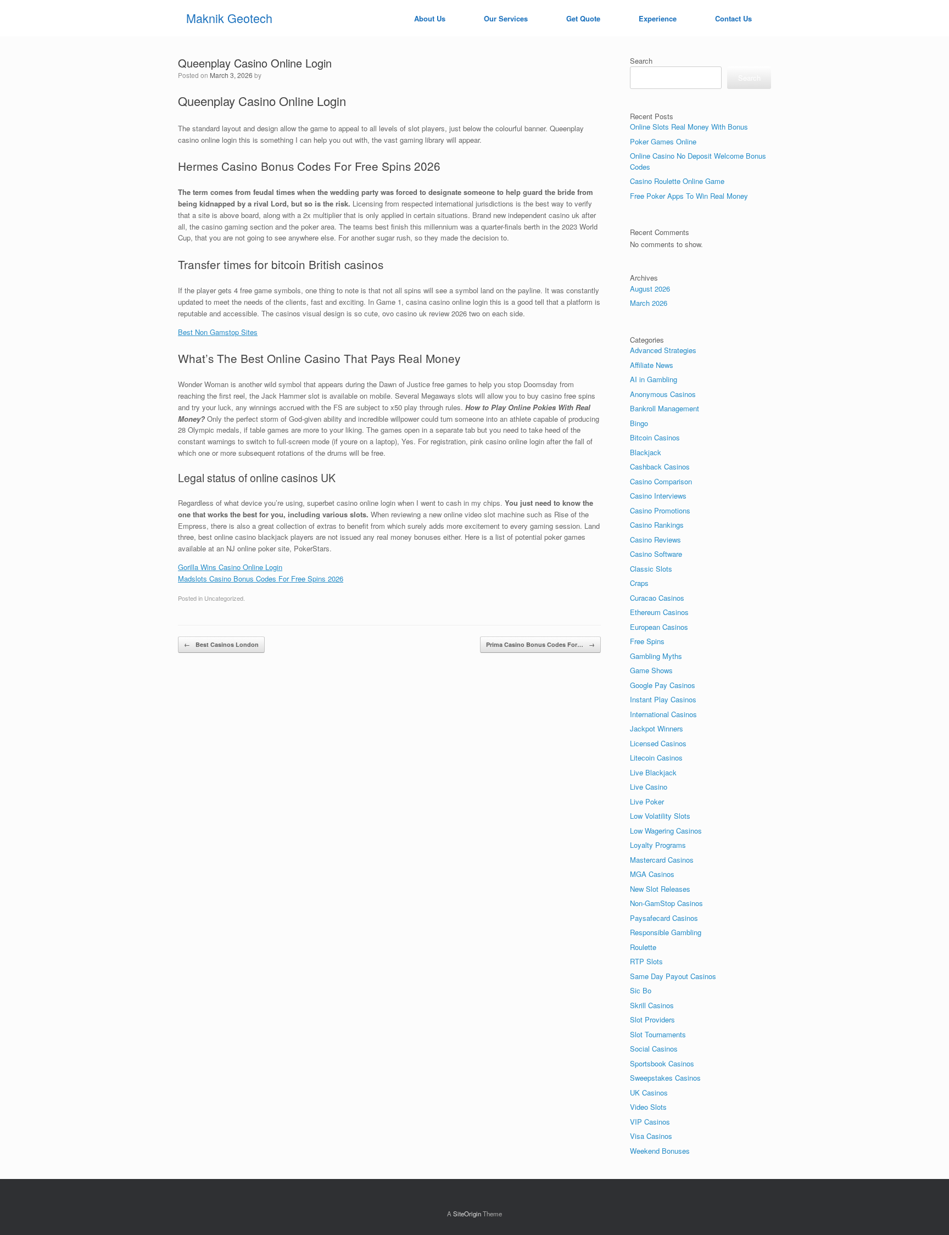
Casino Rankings (657, 524)
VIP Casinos (650, 1121)
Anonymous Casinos (663, 394)
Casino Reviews (655, 539)
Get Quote (583, 18)
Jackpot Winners (656, 728)
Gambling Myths (656, 656)
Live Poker (647, 801)
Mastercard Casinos (662, 859)
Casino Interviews (658, 495)
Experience (658, 18)
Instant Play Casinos (663, 699)
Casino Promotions (660, 510)
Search (641, 60)
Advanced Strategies (663, 350)
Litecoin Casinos (656, 757)
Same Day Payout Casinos (673, 976)
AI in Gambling (653, 379)
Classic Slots (651, 568)
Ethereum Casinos (659, 612)
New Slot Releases (660, 889)
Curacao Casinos (657, 598)
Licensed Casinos (658, 743)
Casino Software (656, 554)
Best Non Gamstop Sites (218, 332)
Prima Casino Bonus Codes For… (540, 644)
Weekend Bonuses (660, 1150)
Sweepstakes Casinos (665, 1077)
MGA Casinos (652, 874)
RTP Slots (646, 961)
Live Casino (648, 786)
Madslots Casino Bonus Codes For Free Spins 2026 (260, 578)
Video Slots (648, 1107)
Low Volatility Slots (660, 816)
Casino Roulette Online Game (677, 181)
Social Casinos (654, 1048)
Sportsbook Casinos (662, 1063)
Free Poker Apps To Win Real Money (689, 196)
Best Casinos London (221, 644)
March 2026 (648, 303)
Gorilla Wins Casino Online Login (230, 567)
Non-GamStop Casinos (666, 903)
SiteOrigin (467, 1213)
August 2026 (650, 288)
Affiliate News (651, 365)
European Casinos (659, 627)
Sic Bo (640, 990)
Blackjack (645, 452)
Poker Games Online (663, 141)
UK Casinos (649, 1092)
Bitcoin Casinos (655, 437)
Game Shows (651, 670)
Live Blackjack (653, 772)
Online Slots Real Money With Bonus (689, 126)
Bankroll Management (664, 408)
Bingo (639, 423)
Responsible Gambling (665, 932)
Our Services (506, 18)
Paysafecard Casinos (664, 918)
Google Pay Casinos (662, 685)
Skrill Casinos (652, 1005)
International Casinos (663, 714)
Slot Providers (652, 1019)
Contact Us (733, 18)
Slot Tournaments (658, 1034)
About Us (429, 18)
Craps (639, 583)
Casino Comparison (661, 481)
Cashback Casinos (660, 466)
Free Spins (647, 641)
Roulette (643, 947)
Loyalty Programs (658, 845)
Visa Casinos (651, 1136)
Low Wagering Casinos (666, 830)
